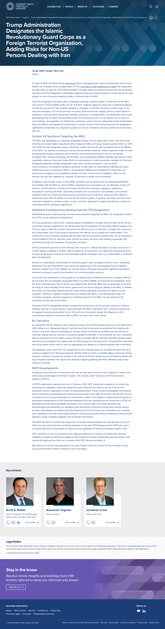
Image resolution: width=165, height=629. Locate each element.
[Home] (23, 6)
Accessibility (113, 622)
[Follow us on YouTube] (138, 611)
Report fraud (154, 622)
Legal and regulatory (128, 622)
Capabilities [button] (54, 6)
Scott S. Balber (16, 510)
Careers (113, 6)
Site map (104, 622)
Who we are (20, 610)
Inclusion (27, 613)
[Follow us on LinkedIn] (144, 611)
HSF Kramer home (13, 17)
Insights (25, 17)
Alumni (32, 610)
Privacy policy (142, 622)
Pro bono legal (13, 613)
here (110, 353)
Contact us (43, 610)
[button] (151, 7)
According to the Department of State (98, 86)
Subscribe (55, 610)
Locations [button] (98, 6)
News (8, 610)
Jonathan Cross (96, 510)
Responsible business (44, 613)
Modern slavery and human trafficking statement (81, 622)
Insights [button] (82, 6)
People (69, 6)
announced (70, 83)
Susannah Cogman (58, 510)
